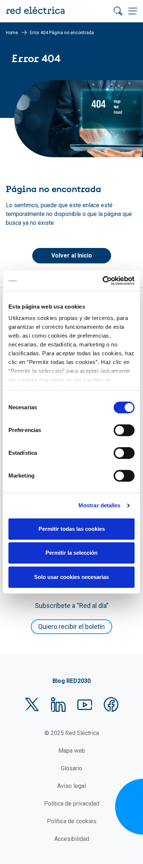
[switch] (124, 430)
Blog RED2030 (71, 680)
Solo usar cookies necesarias (71, 577)
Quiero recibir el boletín (71, 626)
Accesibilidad (71, 838)
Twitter (32, 704)
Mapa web (71, 750)
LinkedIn (58, 704)
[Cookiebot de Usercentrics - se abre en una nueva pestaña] (103, 280)
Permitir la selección (71, 553)
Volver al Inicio (71, 255)
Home (12, 32)
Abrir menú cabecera (132, 11)
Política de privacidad (71, 803)
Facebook (111, 704)
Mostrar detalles (99, 505)
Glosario (71, 768)
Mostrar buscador (118, 11)
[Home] (35, 11)
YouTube (84, 704)
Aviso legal (71, 785)
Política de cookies (71, 821)
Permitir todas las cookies (71, 529)
